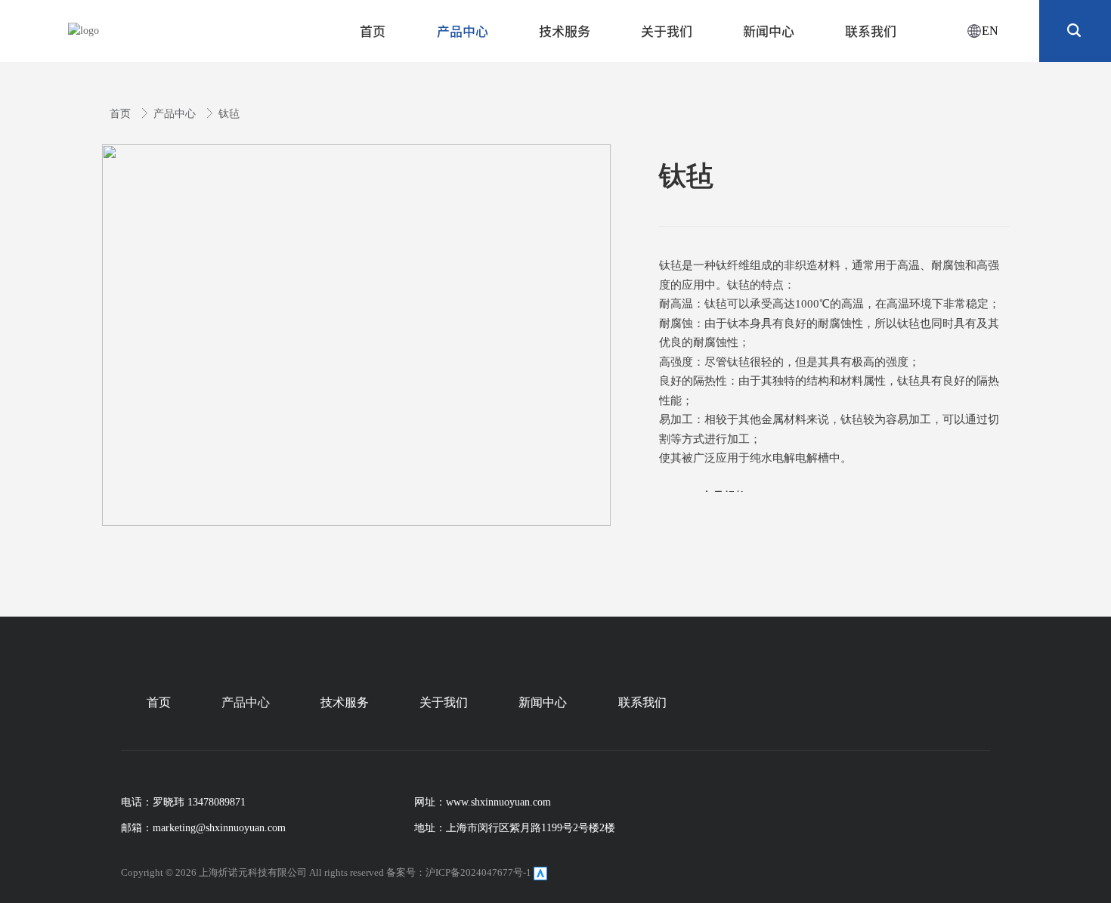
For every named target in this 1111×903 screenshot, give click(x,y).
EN (990, 30)
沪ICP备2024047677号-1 (478, 872)
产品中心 (176, 113)
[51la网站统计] (540, 872)
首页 (122, 113)
